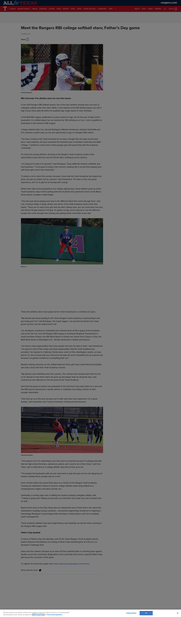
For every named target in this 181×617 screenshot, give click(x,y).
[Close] (177, 613)
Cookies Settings (131, 613)
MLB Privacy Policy (38, 615)
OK (146, 613)
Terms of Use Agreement (54, 615)
